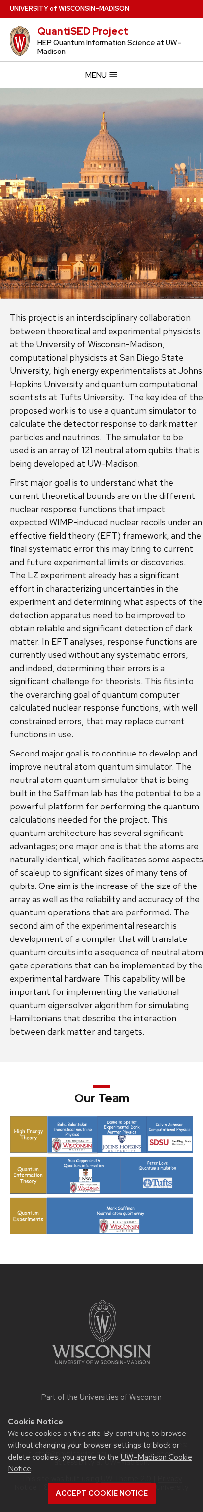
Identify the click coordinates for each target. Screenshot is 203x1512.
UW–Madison (69, 8)
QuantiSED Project (82, 31)
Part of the (101, 1397)
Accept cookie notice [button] (102, 1493)
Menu (96, 75)
